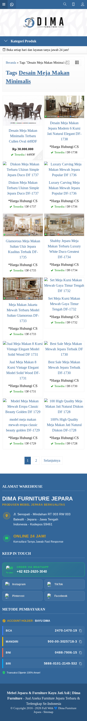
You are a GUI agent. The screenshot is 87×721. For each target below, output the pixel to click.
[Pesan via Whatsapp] (39, 157)
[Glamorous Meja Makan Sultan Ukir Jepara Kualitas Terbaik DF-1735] (23, 224)
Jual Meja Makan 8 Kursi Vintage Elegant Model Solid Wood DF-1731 (23, 370)
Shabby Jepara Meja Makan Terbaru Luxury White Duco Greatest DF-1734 (64, 249)
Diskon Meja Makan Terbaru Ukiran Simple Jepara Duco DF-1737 (23, 188)
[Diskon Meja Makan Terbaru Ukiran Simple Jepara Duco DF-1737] (23, 169)
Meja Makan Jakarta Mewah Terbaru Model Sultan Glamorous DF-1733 (23, 313)
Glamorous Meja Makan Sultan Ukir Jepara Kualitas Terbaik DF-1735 (23, 249)
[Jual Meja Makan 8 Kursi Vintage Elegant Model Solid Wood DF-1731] (23, 349)
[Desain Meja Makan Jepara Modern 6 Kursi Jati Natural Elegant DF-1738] (64, 106)
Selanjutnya (52, 460)
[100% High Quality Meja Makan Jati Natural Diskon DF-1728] (64, 406)
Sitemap (48, 712)
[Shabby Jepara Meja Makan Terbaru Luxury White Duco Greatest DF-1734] (64, 224)
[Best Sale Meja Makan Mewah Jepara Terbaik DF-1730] (64, 349)
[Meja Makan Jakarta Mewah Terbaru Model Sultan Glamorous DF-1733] (23, 288)
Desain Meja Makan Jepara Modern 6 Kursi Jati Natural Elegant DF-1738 (64, 131)
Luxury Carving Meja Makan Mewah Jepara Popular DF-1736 (64, 188)
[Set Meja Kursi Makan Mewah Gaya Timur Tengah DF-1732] (64, 285)
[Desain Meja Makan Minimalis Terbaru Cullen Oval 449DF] (23, 110)
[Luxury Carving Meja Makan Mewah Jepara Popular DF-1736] (64, 169)
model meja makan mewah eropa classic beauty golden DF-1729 (23, 425)
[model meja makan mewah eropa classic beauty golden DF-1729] (23, 406)
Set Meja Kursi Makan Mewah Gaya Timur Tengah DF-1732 (64, 304)
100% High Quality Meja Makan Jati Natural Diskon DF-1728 (64, 425)
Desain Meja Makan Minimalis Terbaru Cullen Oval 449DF (23, 136)
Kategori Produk (23, 41)
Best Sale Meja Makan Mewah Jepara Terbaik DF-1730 (64, 367)
